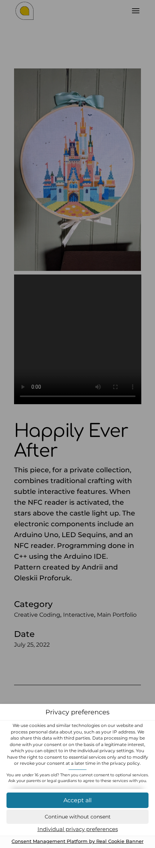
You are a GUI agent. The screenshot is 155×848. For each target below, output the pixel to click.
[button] (77, 816)
